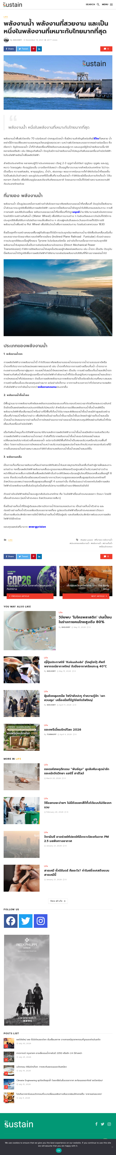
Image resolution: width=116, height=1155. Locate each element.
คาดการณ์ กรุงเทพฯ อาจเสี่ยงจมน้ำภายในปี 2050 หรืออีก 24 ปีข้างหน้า (49, 1053)
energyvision (37, 527)
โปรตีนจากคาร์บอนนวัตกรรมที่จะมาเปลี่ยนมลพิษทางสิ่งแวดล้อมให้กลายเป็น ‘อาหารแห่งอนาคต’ (59, 1094)
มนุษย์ (76, 212)
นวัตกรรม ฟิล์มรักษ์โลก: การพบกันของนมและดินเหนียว (41, 1066)
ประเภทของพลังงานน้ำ (80, 543)
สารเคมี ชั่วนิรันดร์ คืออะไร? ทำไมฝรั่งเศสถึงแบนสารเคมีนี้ (76, 872)
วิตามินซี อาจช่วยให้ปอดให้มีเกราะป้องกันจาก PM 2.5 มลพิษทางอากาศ (76, 839)
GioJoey (17, 40)
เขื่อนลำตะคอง (106, 546)
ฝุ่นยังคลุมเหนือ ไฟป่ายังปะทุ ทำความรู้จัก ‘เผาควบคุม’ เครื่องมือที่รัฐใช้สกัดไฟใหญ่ (74, 698)
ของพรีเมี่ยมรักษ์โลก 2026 (62, 730)
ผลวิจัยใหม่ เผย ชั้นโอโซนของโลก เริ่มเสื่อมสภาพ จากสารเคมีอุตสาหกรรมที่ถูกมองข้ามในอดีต (58, 1039)
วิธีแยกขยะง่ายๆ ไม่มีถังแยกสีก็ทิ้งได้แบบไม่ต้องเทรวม (77, 805)
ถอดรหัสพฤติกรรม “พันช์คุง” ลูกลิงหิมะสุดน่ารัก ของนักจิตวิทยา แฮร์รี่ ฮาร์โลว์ (76, 771)
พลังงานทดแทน (47, 387)
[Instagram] (40, 921)
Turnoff (51, 734)
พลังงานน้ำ (96, 543)
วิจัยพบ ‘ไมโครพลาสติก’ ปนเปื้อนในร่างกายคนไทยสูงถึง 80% (85, 619)
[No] (112, 1146)
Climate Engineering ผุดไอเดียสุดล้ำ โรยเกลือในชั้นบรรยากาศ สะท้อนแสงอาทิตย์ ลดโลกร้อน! (59, 1080)
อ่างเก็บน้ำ (108, 543)
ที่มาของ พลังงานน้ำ (104, 540)
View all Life (56, 901)
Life (6, 17)
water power (87, 540)
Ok (58, 1150)
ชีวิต (96, 138)
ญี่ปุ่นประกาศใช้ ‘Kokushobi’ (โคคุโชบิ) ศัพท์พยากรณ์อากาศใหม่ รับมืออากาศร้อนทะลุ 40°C (75, 664)
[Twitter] (25, 921)
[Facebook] (11, 921)
